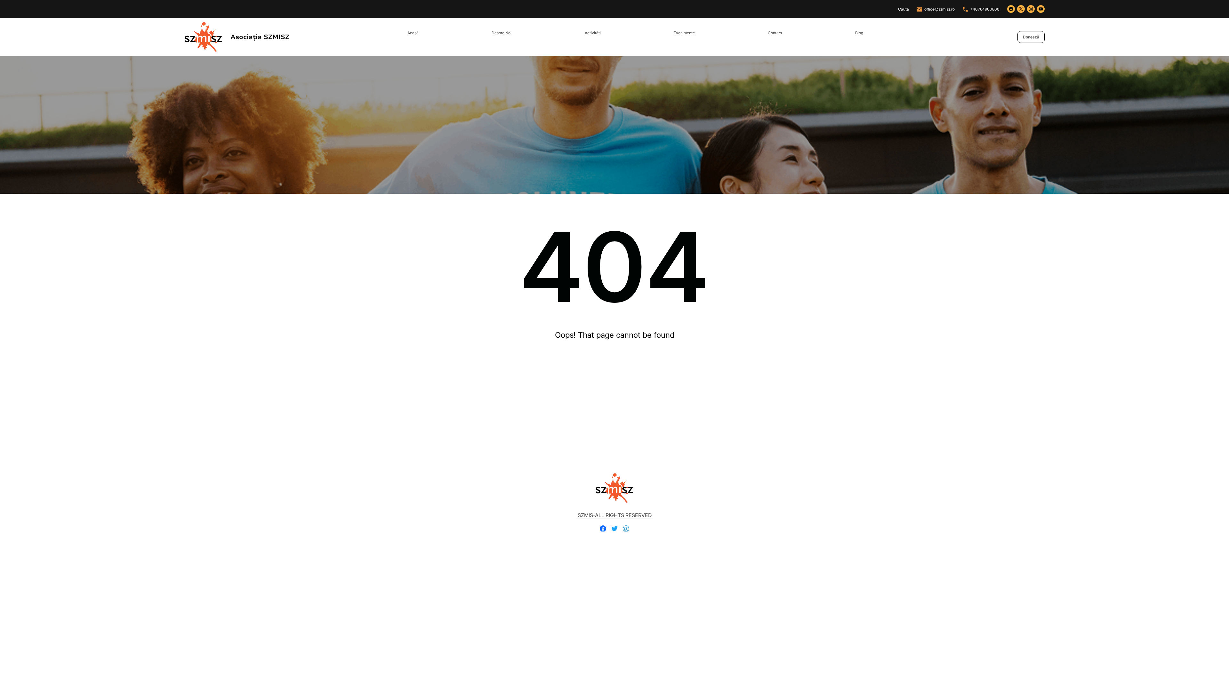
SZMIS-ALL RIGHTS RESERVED (615, 515)
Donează (1031, 37)
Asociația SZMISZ (259, 37)
